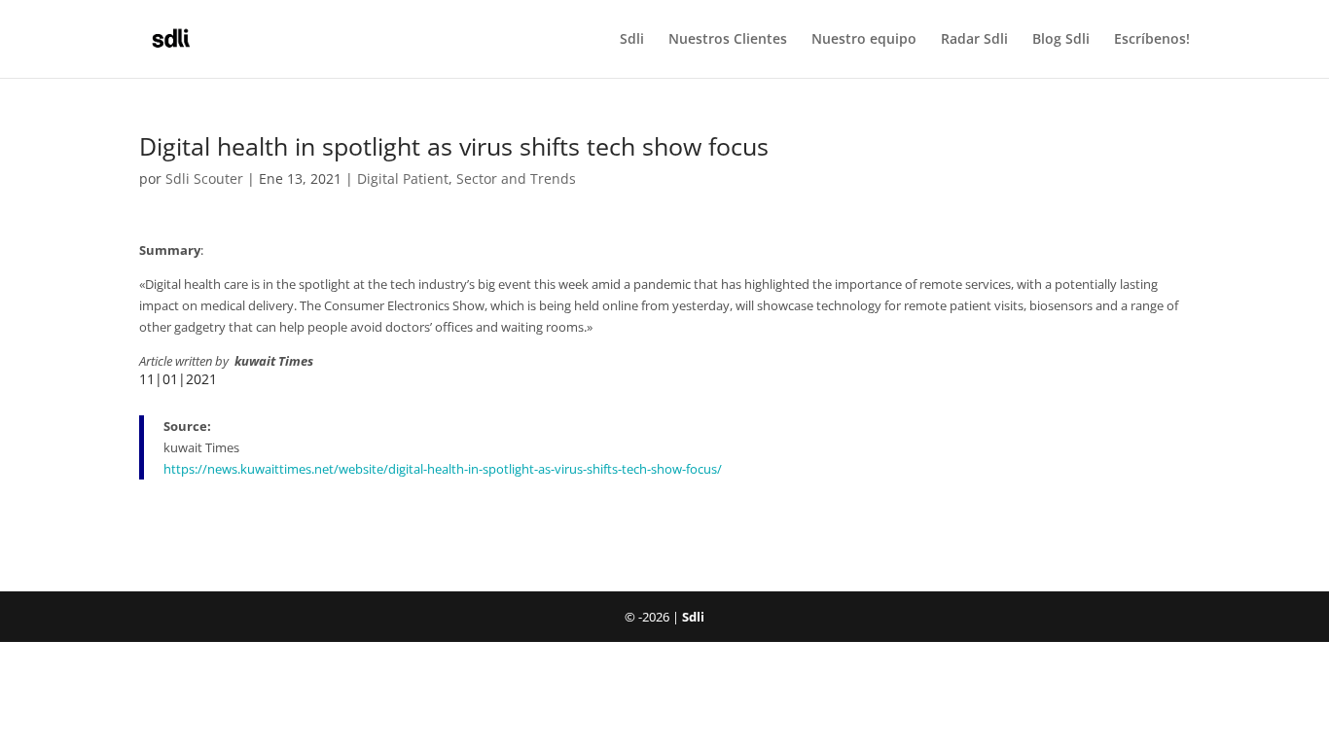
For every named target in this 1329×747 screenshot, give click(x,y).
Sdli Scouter (204, 178)
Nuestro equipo (863, 40)
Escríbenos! (1152, 40)
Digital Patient (403, 178)
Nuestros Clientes (727, 40)
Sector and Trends (516, 178)
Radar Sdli (974, 40)
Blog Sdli (1061, 40)
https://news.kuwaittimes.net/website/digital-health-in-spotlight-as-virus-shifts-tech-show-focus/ (442, 469)
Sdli (632, 40)
